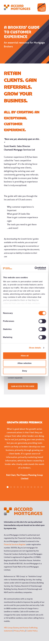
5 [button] (21, 487)
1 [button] (7, 487)
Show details (35, 348)
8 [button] (31, 487)
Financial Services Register (15, 544)
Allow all (24, 356)
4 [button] (18, 487)
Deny (24, 371)
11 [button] (41, 487)
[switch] (39, 321)
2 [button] (11, 487)
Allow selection (24, 363)
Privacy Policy (19, 631)
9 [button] (35, 487)
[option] (24, 455)
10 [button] (38, 487)
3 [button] (14, 487)
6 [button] (24, 487)
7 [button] (28, 487)
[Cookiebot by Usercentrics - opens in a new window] (35, 268)
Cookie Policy (32, 631)
